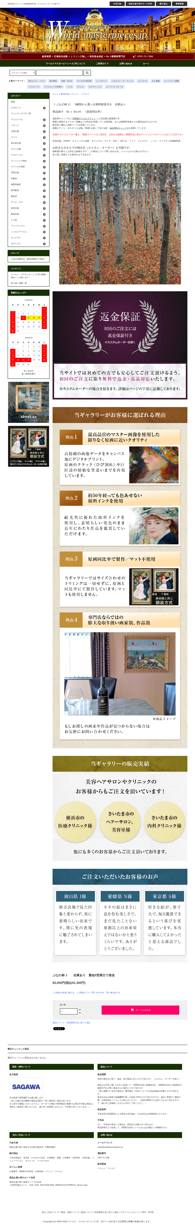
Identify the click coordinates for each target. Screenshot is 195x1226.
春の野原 (53, 81)
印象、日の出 (66, 81)
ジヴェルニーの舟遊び (53, 87)
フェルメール (33, 87)
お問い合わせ (125, 63)
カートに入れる (143, 1009)
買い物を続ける (113, 992)
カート (146, 63)
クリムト (80, 87)
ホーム (55, 94)
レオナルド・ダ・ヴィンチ (123, 81)
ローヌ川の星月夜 (84, 81)
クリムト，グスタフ (80, 94)
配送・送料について (70, 1212)
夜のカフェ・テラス (36, 81)
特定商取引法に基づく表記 (78, 1022)
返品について (58, 1022)
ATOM (151, 1212)
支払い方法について (50, 1212)
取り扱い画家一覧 (19, 283)
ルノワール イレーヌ (114, 87)
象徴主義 (65, 94)
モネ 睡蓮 (156, 81)
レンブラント (101, 81)
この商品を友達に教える (63, 992)
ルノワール (142, 81)
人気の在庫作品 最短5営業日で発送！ (28, 259)
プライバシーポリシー (130, 1212)
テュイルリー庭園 (171, 81)
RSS (144, 1212)
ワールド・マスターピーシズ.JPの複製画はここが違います (28, 276)
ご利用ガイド (102, 63)
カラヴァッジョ (95, 87)
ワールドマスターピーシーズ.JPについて (65, 63)
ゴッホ (69, 87)
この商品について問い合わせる (90, 992)
